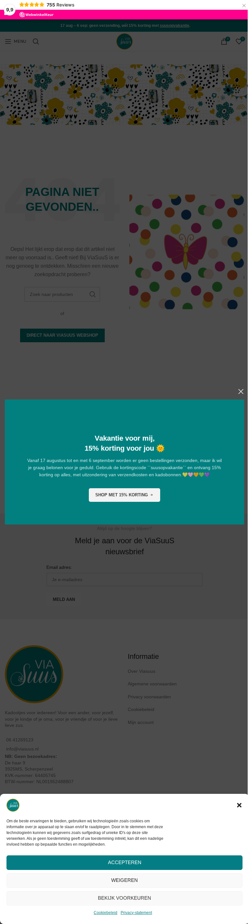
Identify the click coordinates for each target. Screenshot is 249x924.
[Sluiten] (241, 391)
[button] (239, 805)
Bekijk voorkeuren (124, 898)
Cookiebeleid (105, 912)
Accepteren (124, 862)
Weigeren (124, 880)
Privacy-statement (136, 912)
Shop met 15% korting (121, 494)
